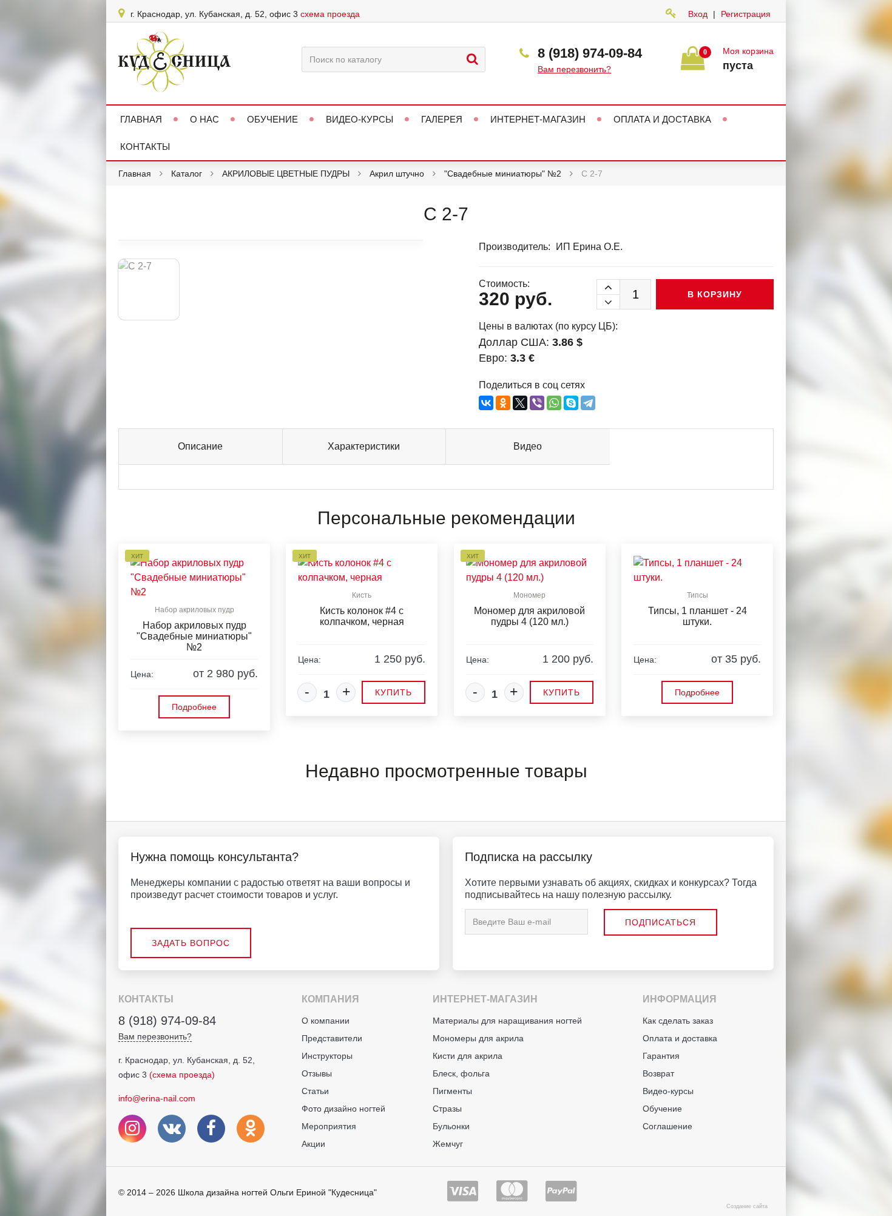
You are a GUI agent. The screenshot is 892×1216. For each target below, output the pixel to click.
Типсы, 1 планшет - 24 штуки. (697, 616)
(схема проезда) (182, 1074)
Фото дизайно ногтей (343, 1108)
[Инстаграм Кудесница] (132, 1129)
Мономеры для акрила (478, 1038)
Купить (393, 692)
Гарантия (661, 1056)
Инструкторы (327, 1056)
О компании (326, 1020)
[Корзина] (693, 63)
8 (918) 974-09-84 (590, 53)
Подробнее (194, 707)
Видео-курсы (668, 1091)
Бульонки (451, 1126)
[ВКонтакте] (486, 403)
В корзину (715, 294)
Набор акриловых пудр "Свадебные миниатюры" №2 (194, 636)
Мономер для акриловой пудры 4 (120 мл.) (529, 616)
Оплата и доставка (680, 1038)
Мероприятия (329, 1126)
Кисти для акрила (467, 1056)
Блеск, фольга (461, 1073)
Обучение (662, 1108)
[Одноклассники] (503, 403)
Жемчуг (448, 1144)
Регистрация (746, 14)
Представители (332, 1038)
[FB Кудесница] (211, 1129)
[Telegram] (588, 403)
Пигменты (452, 1091)
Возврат (658, 1073)
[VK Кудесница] (172, 1129)
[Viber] (537, 403)
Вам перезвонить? (574, 69)
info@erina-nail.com (156, 1098)
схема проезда (330, 14)
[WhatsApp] (554, 403)
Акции (313, 1144)
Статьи (315, 1091)
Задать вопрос (191, 943)
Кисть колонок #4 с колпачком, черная (362, 616)
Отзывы (317, 1073)
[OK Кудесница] (251, 1129)
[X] (520, 403)
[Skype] (571, 403)
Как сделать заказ (678, 1020)
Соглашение (667, 1126)
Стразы (447, 1108)
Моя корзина (748, 51)
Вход (698, 14)
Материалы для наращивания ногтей (507, 1020)
